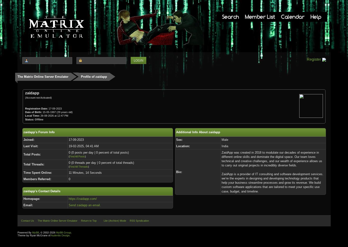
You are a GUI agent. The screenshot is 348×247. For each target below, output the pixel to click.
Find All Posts (77, 156)
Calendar (292, 17)
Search (230, 17)
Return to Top (89, 220)
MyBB (35, 232)
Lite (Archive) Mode (115, 220)
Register (314, 59)
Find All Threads (79, 166)
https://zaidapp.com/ (83, 199)
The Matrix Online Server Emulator (43, 76)
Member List (260, 17)
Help (316, 17)
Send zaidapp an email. (85, 205)
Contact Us (27, 220)
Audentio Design (60, 235)
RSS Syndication (139, 220)
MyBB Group (63, 232)
